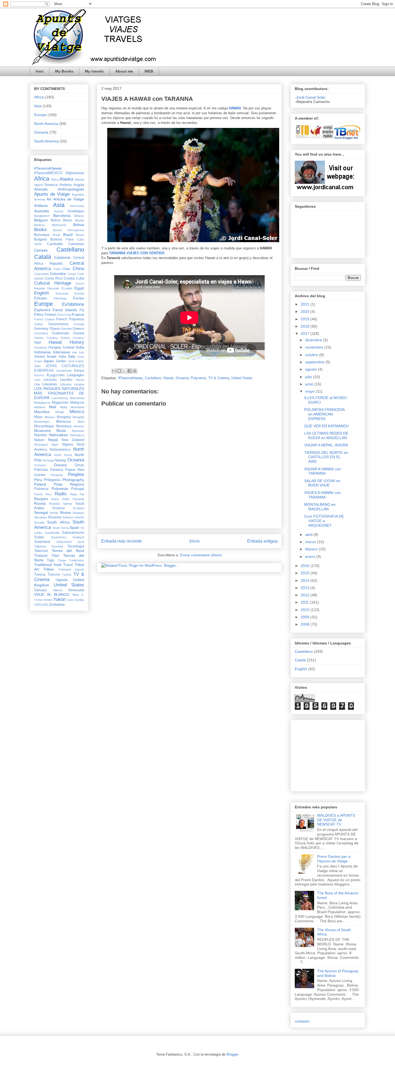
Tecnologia (75, 546)
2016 (305, 566)
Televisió (41, 551)
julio (309, 377)
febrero (312, 549)
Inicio (194, 541)
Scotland (78, 508)
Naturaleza (77, 435)
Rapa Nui (77, 494)
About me (124, 71)
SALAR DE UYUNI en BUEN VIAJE (322, 483)
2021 (305, 304)
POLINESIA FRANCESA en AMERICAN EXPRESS (324, 414)
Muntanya (63, 426)
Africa (39, 97)
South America (46, 141)
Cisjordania (41, 273)
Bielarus (39, 225)
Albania (79, 179)
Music (61, 430)
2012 (305, 595)
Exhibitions (73, 304)
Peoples (76, 474)
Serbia (54, 512)
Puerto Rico (43, 494)
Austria (58, 211)
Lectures (50, 380)
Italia (62, 356)
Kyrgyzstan (55, 375)
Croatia (69, 278)
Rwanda (54, 503)
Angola (78, 185)
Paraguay (57, 474)
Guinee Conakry (72, 337)
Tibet (55, 556)
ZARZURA (41, 604)
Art (48, 199)
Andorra (65, 185)
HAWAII (235, 108)
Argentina (78, 194)
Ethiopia (40, 298)
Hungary (54, 347)
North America (46, 123)
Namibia (40, 435)
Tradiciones (76, 560)
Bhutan (79, 220)
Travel (68, 565)
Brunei (80, 234)
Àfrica (55, 179)
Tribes (48, 569)
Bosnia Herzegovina (68, 230)
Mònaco (50, 417)
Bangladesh (41, 215)
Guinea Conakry (46, 337)
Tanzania (57, 546)
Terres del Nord (68, 550)
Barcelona (61, 215)
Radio (60, 493)
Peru (38, 480)
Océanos (40, 465)
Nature (39, 440)
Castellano (153, 378)
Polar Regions (69, 484)
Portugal (77, 489)
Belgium (41, 220)
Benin (67, 220)
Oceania (182, 378)
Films (38, 314)
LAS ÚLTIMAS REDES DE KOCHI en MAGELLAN (326, 435)
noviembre (314, 347)
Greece (78, 329)
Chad (56, 269)
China (78, 268)
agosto (311, 369)
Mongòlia (78, 417)
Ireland (39, 356)
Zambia (79, 599)
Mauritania (77, 407)
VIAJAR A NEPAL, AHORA (326, 445)
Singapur (78, 512)
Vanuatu (40, 590)
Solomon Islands (73, 517)
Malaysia (77, 402)
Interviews (61, 352)
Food (67, 314)
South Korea (60, 527)
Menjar (59, 412)
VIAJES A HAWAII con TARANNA (322, 494)
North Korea (63, 455)
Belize (55, 220)
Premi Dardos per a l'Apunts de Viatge (333, 858)
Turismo (54, 574)
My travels (94, 71)
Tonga (62, 560)
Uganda (61, 580)
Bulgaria (40, 239)
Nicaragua (41, 444)
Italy (71, 356)
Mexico (77, 411)
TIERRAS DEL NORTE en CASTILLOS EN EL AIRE (326, 457)
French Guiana (44, 319)
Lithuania (65, 384)
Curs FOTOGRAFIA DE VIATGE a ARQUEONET (324, 521)
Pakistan (41, 470)
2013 (305, 588)
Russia (40, 503)
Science (58, 508)
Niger (54, 444)
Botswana (41, 235)
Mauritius (42, 412)
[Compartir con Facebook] (129, 371)
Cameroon (76, 244)
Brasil (56, 234)
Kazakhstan (64, 370)
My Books (64, 71)
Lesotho (66, 380)
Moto (81, 421)
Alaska (66, 179)
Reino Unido (60, 499)
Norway (60, 460)
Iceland (68, 347)
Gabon (38, 324)
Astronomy (77, 205)
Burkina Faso (61, 239)
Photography (73, 480)
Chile (66, 269)
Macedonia (77, 398)
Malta (63, 407)
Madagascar (42, 402)
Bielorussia (59, 225)
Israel (51, 356)
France (78, 314)
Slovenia (54, 517)
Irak (74, 352)
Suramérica (58, 537)
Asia (37, 106)
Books (40, 229)
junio (309, 384)
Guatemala (60, 333)
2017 (305, 333)
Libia (37, 384)
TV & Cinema (218, 378)
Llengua (79, 384)
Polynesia (198, 378)
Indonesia (42, 352)
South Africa (58, 522)
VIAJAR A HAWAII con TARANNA (322, 471)
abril (309, 534)
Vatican (57, 590)
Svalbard (78, 537)
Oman (79, 465)
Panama (56, 470)
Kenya (79, 370)
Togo (50, 560)
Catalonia (62, 257)
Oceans (60, 465)
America (51, 185)
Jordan (61, 361)
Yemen (48, 599)
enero (310, 556)
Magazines (60, 402)
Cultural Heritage (52, 283)
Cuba (80, 278)
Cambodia (55, 244)
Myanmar (78, 430)
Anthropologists (71, 189)
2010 (305, 610)
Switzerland (63, 541)
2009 (305, 617)
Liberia (80, 379)
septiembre (315, 362)
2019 (305, 319)
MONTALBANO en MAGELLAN (320, 506)
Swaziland (42, 542)
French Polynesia (70, 319)
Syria (80, 541)
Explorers (42, 310)
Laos (37, 379)
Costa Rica (53, 278)
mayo (310, 391)
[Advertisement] (311, 754)
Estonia (79, 293)
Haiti (37, 343)
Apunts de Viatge (52, 194)
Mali (52, 407)
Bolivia (78, 225)
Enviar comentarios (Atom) (201, 555)
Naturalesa (58, 435)
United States (242, 378)
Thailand (40, 556)
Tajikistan (40, 546)
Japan (48, 361)
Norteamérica (60, 449)
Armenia (39, 199)
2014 (305, 580)
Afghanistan (75, 173)
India (80, 347)
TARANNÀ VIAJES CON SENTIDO (136, 253)
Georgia (79, 324)
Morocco (63, 421)
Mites (38, 417)
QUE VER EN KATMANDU (326, 426)
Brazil (68, 234)
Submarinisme (73, 533)
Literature (49, 384)
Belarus (79, 215)
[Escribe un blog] (119, 371)
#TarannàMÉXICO (48, 173)
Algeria (38, 185)
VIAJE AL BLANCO (51, 594)
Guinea (78, 333)
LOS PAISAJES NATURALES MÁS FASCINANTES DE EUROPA (59, 393)
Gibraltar (66, 328)
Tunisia (39, 574)
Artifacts (41, 205)
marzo (311, 542)
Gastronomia (58, 324)
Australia (41, 211)
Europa (78, 298)
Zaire (70, 599)
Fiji (82, 310)
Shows (65, 512)
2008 (305, 624)
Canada (41, 250)
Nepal (53, 440)
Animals (41, 189)
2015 (305, 573)
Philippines (52, 480)
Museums (42, 430)
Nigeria (67, 444)
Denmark (53, 288)
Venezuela (76, 590)
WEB (149, 71)
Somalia (39, 522)
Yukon (59, 599)
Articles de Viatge (68, 199)
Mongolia (64, 417)
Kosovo (39, 375)
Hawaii (168, 378)
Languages (75, 375)
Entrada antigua (262, 541)
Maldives (40, 407)
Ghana (54, 329)
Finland (50, 315)
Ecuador (67, 288)
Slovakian (40, 517)
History (77, 342)
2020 (305, 311)
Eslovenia (62, 293)
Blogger (232, 1054)
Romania (78, 499)
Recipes (41, 499)
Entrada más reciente (121, 541)
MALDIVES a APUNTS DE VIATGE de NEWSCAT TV (336, 820)
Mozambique (44, 426)
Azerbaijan (76, 211)
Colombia (58, 273)
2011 (305, 602)
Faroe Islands (65, 310)
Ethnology (60, 298)
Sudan (39, 537)
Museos (79, 426)
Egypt (79, 288)
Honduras (40, 347)
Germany (41, 329)
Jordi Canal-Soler (311, 97)
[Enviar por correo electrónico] (114, 371)
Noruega (48, 460)
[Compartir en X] (124, 371)
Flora (60, 314)
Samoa (67, 503)
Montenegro (42, 421)
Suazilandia (52, 532)
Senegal (41, 512)
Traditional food (47, 564)
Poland (40, 484)
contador (302, 1021)
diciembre (314, 340)
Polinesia (41, 489)
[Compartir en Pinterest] (134, 371)
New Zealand (73, 440)
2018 (305, 326)
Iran (81, 352)
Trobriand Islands (71, 569)
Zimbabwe (57, 605)
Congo (71, 273)
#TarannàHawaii (130, 378)
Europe (40, 115)
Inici (40, 71)
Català (42, 256)
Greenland (41, 333)
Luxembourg (60, 398)
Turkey (66, 574)
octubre (312, 355)
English (41, 293)
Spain (74, 527)
